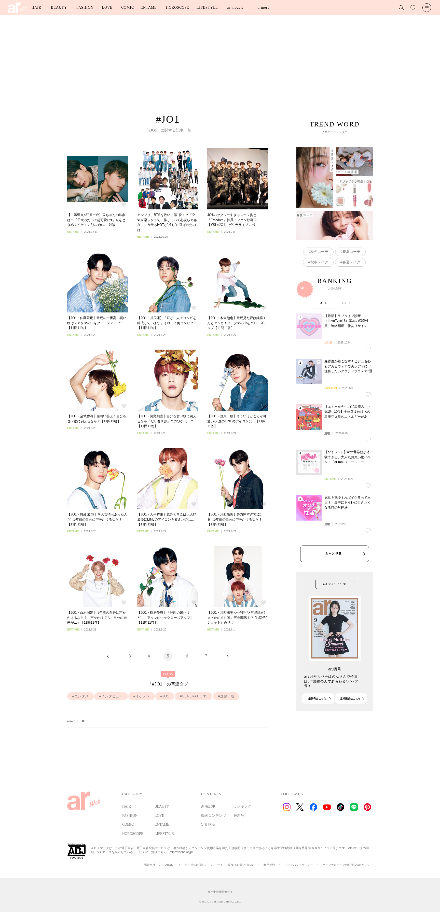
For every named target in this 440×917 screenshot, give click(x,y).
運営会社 (149, 864)
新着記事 (208, 806)
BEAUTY (59, 7)
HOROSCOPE (177, 7)
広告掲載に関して (196, 864)
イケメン (142, 696)
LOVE (107, 7)
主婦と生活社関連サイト (220, 891)
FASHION (84, 7)
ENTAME (149, 7)
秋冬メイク (319, 262)
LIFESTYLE (207, 7)
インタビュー (112, 696)
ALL (323, 303)
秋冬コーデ (319, 252)
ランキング (242, 806)
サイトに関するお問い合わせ (235, 864)
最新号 (238, 816)
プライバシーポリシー (299, 864)
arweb (71, 721)
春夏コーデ (351, 252)
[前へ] (108, 656)
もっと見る (333, 553)
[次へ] (228, 656)
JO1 (165, 696)
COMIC (127, 7)
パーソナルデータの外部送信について (346, 864)
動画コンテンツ (213, 816)
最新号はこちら (317, 698)
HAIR (36, 7)
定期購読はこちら (350, 698)
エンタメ (81, 696)
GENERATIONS (194, 696)
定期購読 (208, 824)
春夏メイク (351, 262)
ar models (235, 7)
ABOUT (170, 864)
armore (263, 7)
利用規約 (269, 864)
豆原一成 (227, 696)
